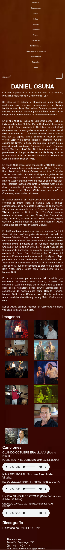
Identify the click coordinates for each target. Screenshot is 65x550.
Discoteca (35, 3)
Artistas (35, 35)
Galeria (35, 13)
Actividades (36, 29)
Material (35, 24)
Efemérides (36, 40)
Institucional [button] (34, 46)
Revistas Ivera (36, 57)
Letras (35, 19)
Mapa (36, 67)
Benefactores (36, 8)
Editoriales (35, 62)
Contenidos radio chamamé (36, 51)
